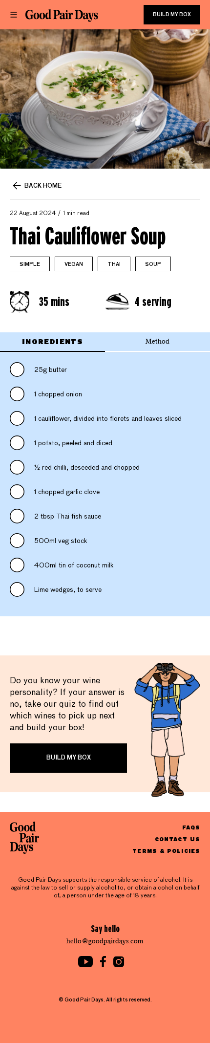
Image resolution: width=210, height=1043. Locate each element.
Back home (43, 186)
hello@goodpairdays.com (105, 941)
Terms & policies (166, 850)
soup (153, 264)
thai (114, 264)
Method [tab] (157, 341)
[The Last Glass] (61, 15)
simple (30, 264)
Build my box (172, 14)
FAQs (191, 827)
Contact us (177, 839)
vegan (73, 264)
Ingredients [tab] (52, 341)
